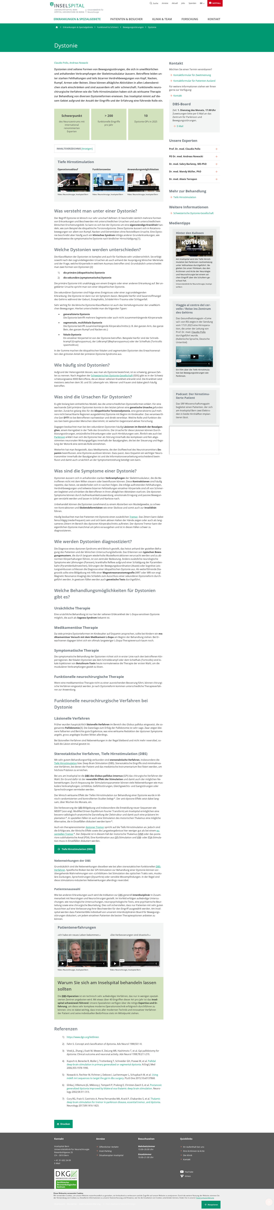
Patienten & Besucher (126, 19)
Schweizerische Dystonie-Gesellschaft (193, 213)
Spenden (192, 3)
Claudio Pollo (61, 62)
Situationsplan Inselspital (111, 1155)
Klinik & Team (162, 19)
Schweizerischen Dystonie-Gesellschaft (112, 375)
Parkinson (59, 437)
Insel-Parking (105, 1151)
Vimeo (188, 1176)
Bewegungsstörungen (133, 27)
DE (201, 3)
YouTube (189, 1171)
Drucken (65, 1124)
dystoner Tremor (95, 827)
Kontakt (214, 19)
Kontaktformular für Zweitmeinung (192, 75)
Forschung (190, 19)
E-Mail (180, 126)
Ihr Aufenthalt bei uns (193, 1147)
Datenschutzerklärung (205, 1198)
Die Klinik (187, 1155)
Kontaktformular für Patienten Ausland (194, 80)
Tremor (134, 516)
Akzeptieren (213, 1204)
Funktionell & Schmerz (108, 27)
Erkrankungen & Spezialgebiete (77, 19)
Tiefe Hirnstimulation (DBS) (77, 849)
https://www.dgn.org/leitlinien (83, 1037)
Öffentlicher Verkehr (109, 1147)
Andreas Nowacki (78, 62)
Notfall (216, 3)
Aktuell (175, 3)
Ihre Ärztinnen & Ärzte (194, 1151)
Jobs (183, 3)
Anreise (165, 3)
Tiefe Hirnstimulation (65, 763)
